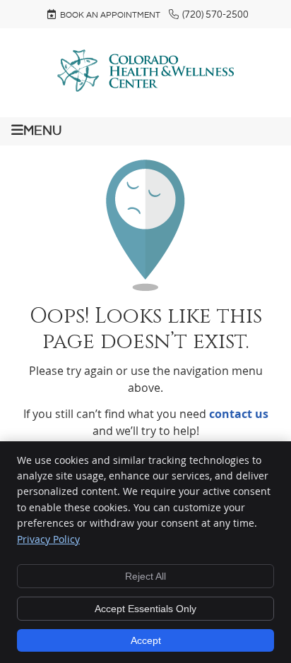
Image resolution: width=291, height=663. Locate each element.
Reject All (145, 576)
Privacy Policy (48, 539)
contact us (238, 414)
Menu (42, 131)
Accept (146, 640)
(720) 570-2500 (215, 15)
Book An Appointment (110, 15)
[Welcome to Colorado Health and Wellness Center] (145, 87)
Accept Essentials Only (145, 608)
